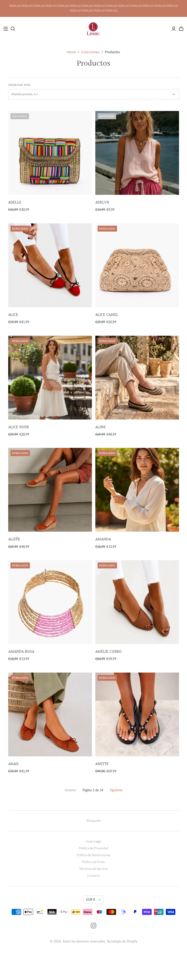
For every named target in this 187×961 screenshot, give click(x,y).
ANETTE (102, 764)
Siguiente (116, 790)
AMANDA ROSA (21, 651)
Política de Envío (93, 862)
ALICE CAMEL (106, 315)
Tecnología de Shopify (122, 941)
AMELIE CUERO (108, 651)
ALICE (13, 315)
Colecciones (90, 52)
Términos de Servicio (93, 868)
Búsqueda (94, 820)
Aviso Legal (93, 841)
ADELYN (102, 202)
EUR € (90, 899)
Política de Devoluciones (93, 855)
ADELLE (14, 202)
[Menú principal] (5, 28)
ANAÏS (13, 764)
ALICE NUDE (18, 427)
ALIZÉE (14, 539)
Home (71, 52)
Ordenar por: (19, 85)
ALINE (100, 427)
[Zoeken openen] (13, 28)
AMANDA (103, 539)
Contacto (93, 875)
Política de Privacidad (93, 848)
